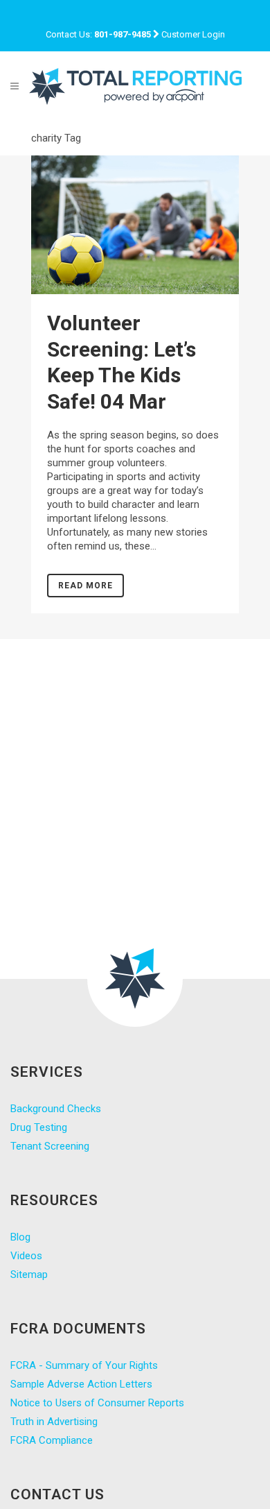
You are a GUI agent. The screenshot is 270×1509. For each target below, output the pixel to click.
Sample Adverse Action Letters (81, 1384)
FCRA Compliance (51, 1440)
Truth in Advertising (54, 1421)
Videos (26, 1256)
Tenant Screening (49, 1146)
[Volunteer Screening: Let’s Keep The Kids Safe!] (135, 224)
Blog (20, 1237)
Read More (85, 585)
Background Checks (55, 1108)
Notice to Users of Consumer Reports (97, 1403)
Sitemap (29, 1274)
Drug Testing (38, 1127)
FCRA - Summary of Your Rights (84, 1365)
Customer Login (193, 34)
